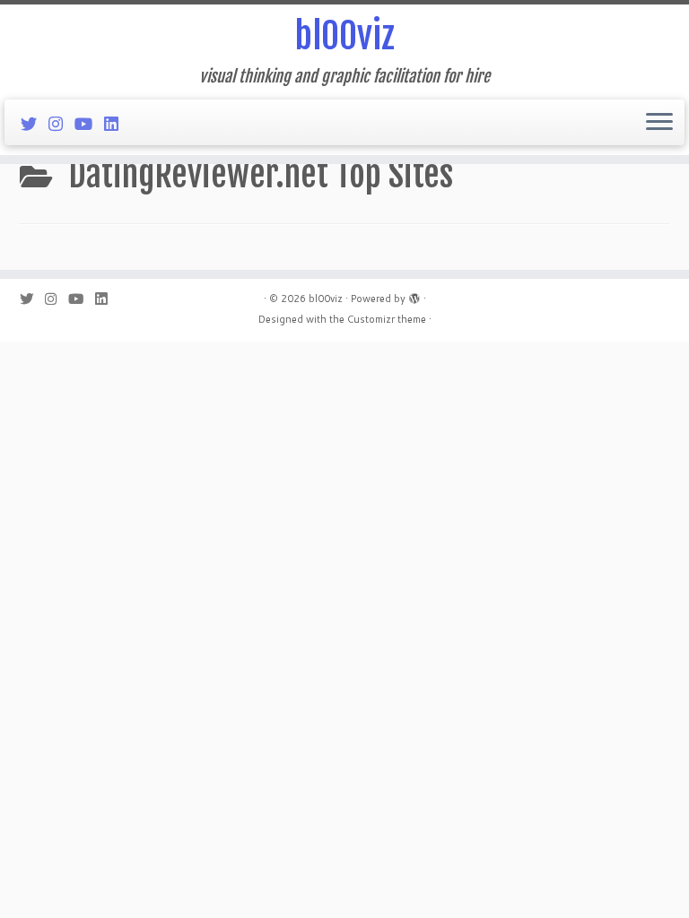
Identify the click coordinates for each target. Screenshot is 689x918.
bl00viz (344, 35)
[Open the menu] (659, 122)
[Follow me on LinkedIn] (117, 123)
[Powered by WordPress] (414, 295)
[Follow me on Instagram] (61, 123)
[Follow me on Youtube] (89, 123)
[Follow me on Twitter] (34, 123)
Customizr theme (386, 319)
